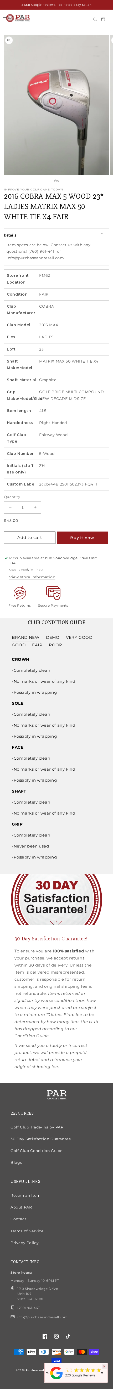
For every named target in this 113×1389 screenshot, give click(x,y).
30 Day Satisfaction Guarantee (41, 1139)
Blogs (16, 1162)
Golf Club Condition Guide (37, 1150)
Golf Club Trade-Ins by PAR (37, 1127)
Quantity (12, 497)
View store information (32, 577)
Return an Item (25, 1195)
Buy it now (82, 537)
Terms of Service (27, 1231)
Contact (18, 1219)
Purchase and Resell (39, 1370)
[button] (5, 17)
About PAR (21, 1207)
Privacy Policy (25, 1242)
